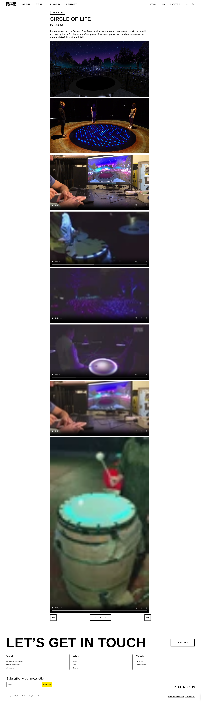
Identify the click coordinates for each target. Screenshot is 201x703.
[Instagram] (179, 687)
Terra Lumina (93, 31)
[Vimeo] (193, 687)
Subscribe (47, 684)
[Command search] (193, 4)
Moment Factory (22, 696)
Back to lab (58, 13)
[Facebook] (184, 687)
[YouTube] (188, 687)
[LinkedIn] (175, 687)
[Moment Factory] (11, 4)
